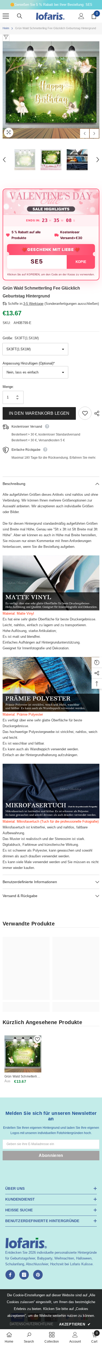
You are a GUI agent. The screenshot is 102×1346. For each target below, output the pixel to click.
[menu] (6, 16)
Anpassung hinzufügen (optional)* (29, 363)
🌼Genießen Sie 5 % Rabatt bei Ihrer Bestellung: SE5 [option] (51, 5)
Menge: (8, 387)
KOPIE (81, 262)
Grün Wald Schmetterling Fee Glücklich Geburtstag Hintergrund (22, 1077)
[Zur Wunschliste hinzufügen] (85, 413)
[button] (84, 133)
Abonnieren (51, 1155)
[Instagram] (24, 1275)
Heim (6, 28)
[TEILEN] (95, 413)
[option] (51, 90)
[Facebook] (10, 1275)
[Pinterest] (38, 1275)
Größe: (21, 338)
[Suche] (19, 16)
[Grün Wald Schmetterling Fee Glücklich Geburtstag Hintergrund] (22, 1053)
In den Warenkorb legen (39, 413)
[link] (26, 1004)
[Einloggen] (81, 16)
